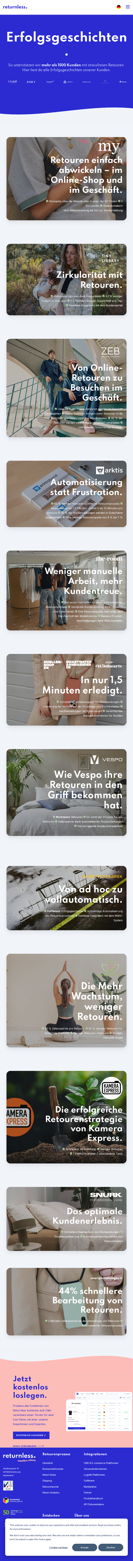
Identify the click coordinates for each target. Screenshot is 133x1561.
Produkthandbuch (93, 1498)
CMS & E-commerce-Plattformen (101, 1463)
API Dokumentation (94, 1504)
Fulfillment (89, 1480)
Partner (88, 1492)
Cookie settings (58, 1547)
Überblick (47, 1463)
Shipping (47, 1480)
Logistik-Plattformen (94, 1474)
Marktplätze (90, 1486)
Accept (85, 1547)
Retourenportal (50, 1486)
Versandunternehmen (95, 1468)
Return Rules (49, 1474)
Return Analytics (51, 1492)
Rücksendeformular (52, 1468)
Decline (111, 1547)
